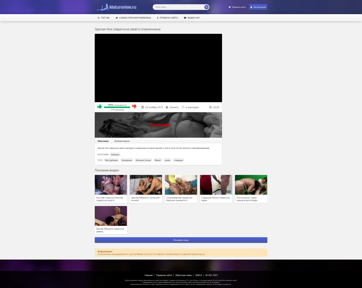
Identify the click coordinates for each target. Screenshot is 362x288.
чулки (167, 160)
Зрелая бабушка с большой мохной (145, 199)
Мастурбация (111, 160)
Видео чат (194, 17)
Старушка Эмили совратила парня (215, 199)
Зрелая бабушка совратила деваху (110, 230)
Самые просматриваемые (135, 17)
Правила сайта (169, 17)
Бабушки (115, 154)
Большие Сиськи (143, 160)
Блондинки (127, 160)
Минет (158, 160)
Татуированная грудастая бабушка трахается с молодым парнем (179, 199)
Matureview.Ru (116, 7)
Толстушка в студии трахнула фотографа (246, 199)
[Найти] (206, 7)
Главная (149, 275)
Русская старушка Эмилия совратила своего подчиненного (109, 199)
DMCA (198, 275)
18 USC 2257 (211, 275)
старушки (178, 160)
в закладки (192, 107)
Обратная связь (183, 275)
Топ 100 (105, 17)
